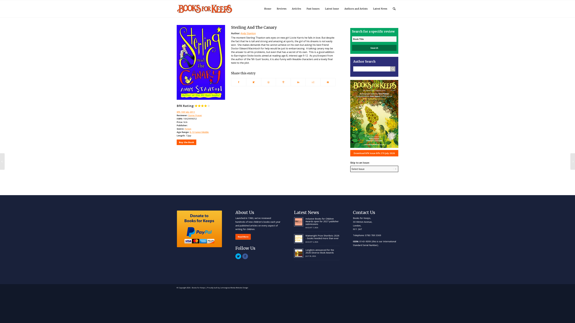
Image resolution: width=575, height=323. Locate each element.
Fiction (188, 128)
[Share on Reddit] (313, 82)
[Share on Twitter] (253, 82)
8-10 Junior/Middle (199, 132)
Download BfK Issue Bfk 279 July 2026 (374, 153)
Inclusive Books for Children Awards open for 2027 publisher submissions (322, 221)
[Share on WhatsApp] (268, 82)
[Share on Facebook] (238, 82)
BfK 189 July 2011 (186, 111)
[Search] (394, 8)
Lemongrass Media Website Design (234, 288)
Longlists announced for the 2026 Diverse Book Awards (319, 251)
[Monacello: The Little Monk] (2, 161)
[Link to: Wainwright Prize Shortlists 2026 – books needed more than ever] (298, 238)
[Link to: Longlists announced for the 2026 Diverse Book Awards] (298, 253)
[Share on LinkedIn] (298, 82)
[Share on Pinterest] (283, 82)
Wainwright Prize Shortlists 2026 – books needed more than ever (322, 237)
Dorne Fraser (195, 115)
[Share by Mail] (328, 82)
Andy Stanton (248, 33)
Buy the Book (186, 142)
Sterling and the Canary (254, 27)
